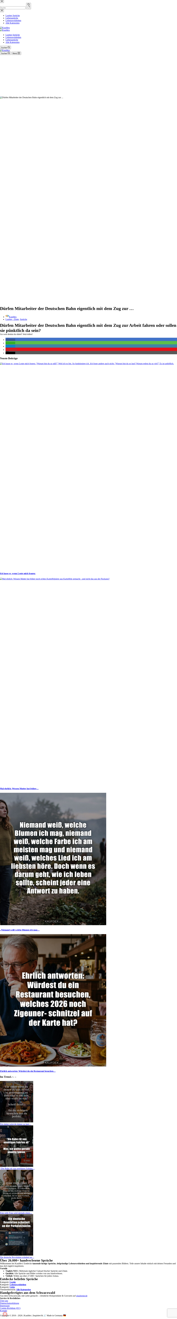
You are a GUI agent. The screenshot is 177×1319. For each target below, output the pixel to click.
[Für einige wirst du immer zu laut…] (16, 1121)
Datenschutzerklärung (9, 1303)
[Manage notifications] (5, 1314)
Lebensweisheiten (13, 37)
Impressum (5, 1306)
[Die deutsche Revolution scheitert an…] (16, 1255)
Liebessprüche (12, 40)
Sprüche (23, 319)
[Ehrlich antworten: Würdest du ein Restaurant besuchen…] (53, 1066)
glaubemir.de (81, 1296)
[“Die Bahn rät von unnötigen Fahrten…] (16, 1166)
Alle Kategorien (12, 42)
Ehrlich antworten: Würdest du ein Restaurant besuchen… (28, 1071)
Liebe (12, 1287)
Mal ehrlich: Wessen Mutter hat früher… (19, 788)
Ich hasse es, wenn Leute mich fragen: (18, 573)
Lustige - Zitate (12, 319)
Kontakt (3, 1310)
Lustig (13, 1282)
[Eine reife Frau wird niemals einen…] (16, 1210)
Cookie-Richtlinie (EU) (10, 1308)
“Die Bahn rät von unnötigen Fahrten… (17, 1168)
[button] (10, 340)
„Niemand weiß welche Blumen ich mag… (20, 930)
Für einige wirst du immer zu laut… (15, 1124)
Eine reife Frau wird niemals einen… (16, 1213)
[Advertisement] (88, 75)
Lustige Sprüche (13, 35)
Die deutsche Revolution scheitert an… (17, 1257)
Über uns (4, 1301)
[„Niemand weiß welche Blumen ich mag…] (53, 924)
